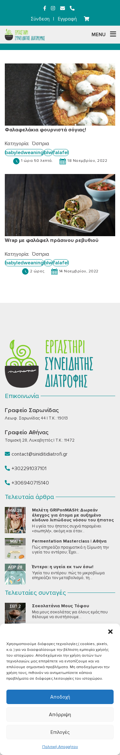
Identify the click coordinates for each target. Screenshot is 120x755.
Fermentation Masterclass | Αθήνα (69, 541)
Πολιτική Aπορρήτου (60, 746)
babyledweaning (24, 152)
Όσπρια (40, 143)
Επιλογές (60, 732)
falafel (60, 152)
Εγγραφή (67, 19)
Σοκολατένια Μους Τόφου (60, 606)
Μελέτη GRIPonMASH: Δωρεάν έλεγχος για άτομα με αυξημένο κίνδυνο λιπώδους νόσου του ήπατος (73, 515)
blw (48, 152)
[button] (110, 631)
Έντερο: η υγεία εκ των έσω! (62, 566)
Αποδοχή (60, 697)
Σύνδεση (40, 19)
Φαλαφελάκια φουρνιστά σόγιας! (45, 130)
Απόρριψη (60, 715)
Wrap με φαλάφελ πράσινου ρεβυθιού (52, 240)
